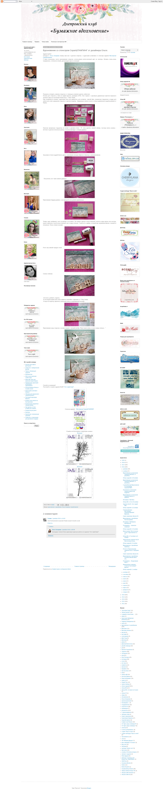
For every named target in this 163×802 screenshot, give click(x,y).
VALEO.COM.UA (126, 774)
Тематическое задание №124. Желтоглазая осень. (131, 540)
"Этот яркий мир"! (69, 387)
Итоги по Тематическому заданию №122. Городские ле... (131, 550)
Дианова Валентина (127, 644)
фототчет (124, 744)
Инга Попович (125, 657)
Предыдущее (112, 566)
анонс (123, 623)
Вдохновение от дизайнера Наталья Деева (130, 519)
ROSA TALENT (125, 767)
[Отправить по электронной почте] (61, 505)
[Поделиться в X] (64, 505)
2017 (123, 464)
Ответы (51, 526)
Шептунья (124, 750)
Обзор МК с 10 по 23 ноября (130, 502)
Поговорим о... (125, 702)
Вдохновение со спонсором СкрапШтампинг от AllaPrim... (130, 496)
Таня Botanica (125, 736)
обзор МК (124, 688)
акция (123, 616)
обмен (123, 695)
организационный (126, 701)
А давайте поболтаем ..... (128, 614)
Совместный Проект (127, 722)
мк (122, 672)
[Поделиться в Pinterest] (68, 505)
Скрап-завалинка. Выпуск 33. (131, 516)
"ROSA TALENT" (126, 612)
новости (124, 680)
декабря (125, 469)
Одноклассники (28, 58)
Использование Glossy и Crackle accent (31, 388)
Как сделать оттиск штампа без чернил (30, 407)
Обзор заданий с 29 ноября (130, 478)
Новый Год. (125, 682)
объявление (125, 697)
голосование (125, 636)
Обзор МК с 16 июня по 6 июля (130, 690)
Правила (37, 41)
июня (124, 581)
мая (124, 583)
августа (125, 576)
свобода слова (125, 714)
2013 (123, 599)
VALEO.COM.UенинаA (127, 772)
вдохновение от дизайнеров (54, 507)
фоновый (79, 466)
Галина (50, 518)
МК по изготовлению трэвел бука (30, 377)
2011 (123, 603)
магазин (124, 667)
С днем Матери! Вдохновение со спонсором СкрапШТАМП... (131, 486)
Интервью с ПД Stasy (128, 499)
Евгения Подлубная (127, 649)
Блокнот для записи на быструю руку (31, 401)
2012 (123, 601)
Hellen (123, 765)
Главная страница (27, 41)
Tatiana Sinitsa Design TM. (128, 770)
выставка (124, 634)
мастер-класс (125, 670)
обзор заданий (126, 686)
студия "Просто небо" (127, 731)
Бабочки (27, 412)
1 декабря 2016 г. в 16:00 (58, 518)
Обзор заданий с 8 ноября (130, 543)
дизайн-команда (126, 646)
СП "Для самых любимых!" (129, 725)
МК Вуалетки (28, 374)
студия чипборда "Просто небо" (130, 733)
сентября (126, 574)
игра (123, 655)
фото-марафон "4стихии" (128, 742)
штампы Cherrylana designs (129, 752)
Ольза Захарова (66, 507)
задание (124, 651)
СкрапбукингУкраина (127, 718)
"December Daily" (126, 610)
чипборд (124, 746)
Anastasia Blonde (126, 763)
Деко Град (124, 638)
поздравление (125, 704)
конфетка (124, 665)
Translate (132, 52)
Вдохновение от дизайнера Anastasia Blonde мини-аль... (130, 557)
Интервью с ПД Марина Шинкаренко (129, 522)
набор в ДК (124, 674)
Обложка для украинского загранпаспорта (32, 394)
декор (123, 642)
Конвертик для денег (31, 410)
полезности (125, 706)
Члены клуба (45, 41)
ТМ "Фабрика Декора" (127, 740)
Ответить (50, 523)
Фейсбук (26, 60)
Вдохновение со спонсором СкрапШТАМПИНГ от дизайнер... (130, 474)
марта (125, 587)
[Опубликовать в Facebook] (66, 505)
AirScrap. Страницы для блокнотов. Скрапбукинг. (128, 758)
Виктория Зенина (126, 630)
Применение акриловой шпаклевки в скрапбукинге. (31, 384)
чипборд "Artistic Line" (127, 748)
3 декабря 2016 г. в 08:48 (68, 529)
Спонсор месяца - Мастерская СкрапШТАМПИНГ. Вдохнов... (129, 512)
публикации (125, 708)
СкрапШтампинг (74, 507)
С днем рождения (126, 712)
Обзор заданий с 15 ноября (130, 529)
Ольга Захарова (54, 55)
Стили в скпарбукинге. (127, 729)
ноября (125, 471)
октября (125, 572)
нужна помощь (125, 684)
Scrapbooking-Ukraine (127, 768)
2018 (123, 462)
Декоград (124, 640)
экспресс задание (126, 754)
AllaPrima (124, 761)
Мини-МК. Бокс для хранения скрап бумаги (31, 380)
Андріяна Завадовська (128, 621)
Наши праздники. (126, 678)
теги (123, 738)
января (125, 592)
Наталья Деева (126, 676)
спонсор (124, 727)
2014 (123, 597)
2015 (123, 594)
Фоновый (79, 433)
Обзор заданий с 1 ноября (130, 569)
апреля (125, 585)
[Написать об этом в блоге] (63, 505)
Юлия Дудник (125, 756)
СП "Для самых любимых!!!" (129, 724)
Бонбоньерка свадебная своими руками (31, 404)
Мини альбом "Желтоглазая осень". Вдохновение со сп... (130, 533)
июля (124, 578)
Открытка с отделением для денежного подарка (31, 418)
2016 (123, 467)
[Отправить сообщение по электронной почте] (58, 504)
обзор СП (124, 693)
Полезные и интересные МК (58, 41)
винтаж (123, 632)
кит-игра (124, 663)
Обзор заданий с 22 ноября (130, 507)
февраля (125, 589)
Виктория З (125, 628)
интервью (124, 659)
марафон (124, 668)
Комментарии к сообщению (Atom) (61, 569)
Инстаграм (27, 57)
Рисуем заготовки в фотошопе (30, 365)
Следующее (46, 566)
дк (122, 647)
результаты (125, 710)
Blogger (89, 788)
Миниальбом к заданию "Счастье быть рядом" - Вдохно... (130, 566)
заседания (124, 653)
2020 (123, 460)
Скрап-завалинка (126, 716)
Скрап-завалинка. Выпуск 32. (131, 554)
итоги (123, 661)
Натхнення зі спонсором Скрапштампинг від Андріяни (129, 491)
